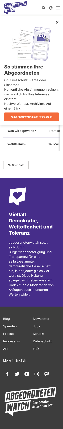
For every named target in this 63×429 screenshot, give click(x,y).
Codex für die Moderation (28, 285)
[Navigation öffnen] (58, 8)
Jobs (36, 326)
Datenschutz (42, 341)
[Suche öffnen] (44, 8)
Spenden (10, 326)
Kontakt (38, 334)
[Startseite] (15, 8)
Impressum (11, 341)
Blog (6, 319)
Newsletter (41, 319)
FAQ (36, 349)
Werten (14, 294)
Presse (8, 334)
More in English (14, 360)
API (5, 349)
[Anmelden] (51, 8)
